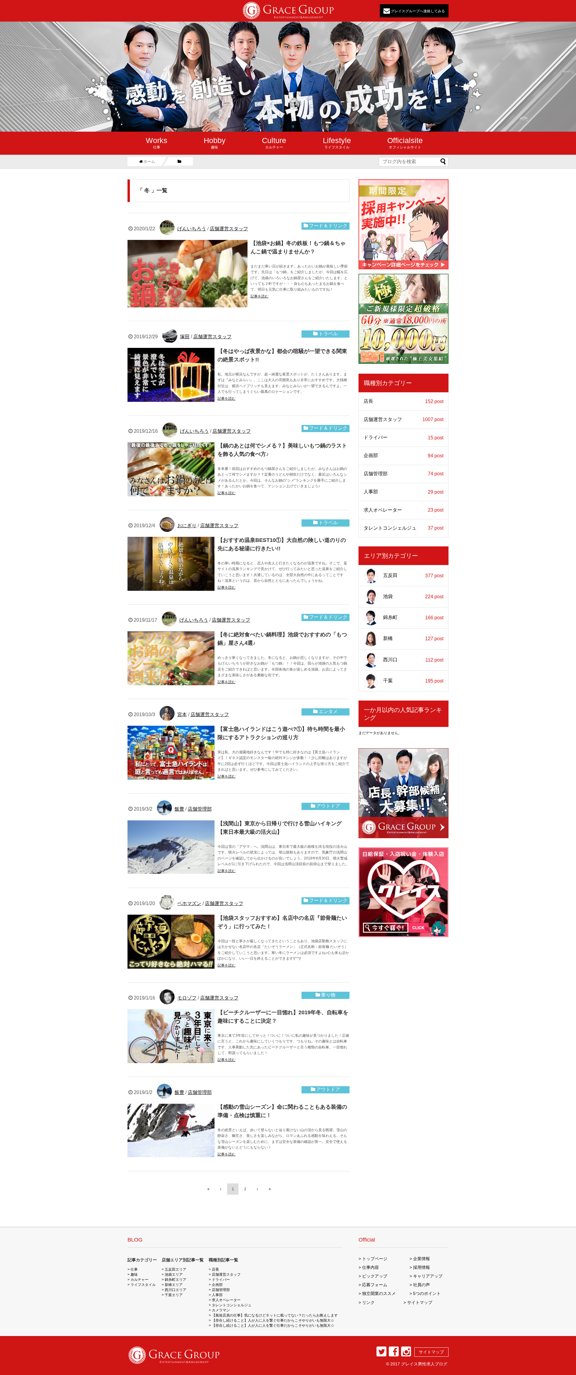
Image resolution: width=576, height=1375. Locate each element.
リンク (368, 1302)
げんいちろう (191, 228)
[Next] (257, 1189)
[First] (208, 1189)
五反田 (413, 575)
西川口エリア (175, 1290)
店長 (403, 401)
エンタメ (328, 711)
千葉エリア (174, 1295)
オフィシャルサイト (405, 142)
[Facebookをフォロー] (394, 1351)
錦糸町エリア (175, 1280)
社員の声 (421, 1284)
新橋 (413, 638)
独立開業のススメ (379, 1293)
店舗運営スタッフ (229, 228)
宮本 (182, 714)
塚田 (185, 336)
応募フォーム (374, 1284)
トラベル (328, 333)
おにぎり (186, 525)
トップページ (374, 1258)
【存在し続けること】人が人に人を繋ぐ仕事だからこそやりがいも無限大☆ (273, 1320)
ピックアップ (374, 1276)
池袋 (413, 596)
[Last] (269, 1189)
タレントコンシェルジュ (403, 528)
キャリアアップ (427, 1276)
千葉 (413, 680)
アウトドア (328, 806)
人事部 (403, 492)
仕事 (156, 142)
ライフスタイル (337, 142)
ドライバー (403, 437)
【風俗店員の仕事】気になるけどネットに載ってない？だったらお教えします (275, 1315)
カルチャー (274, 142)
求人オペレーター (403, 510)
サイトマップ (419, 1302)
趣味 (215, 142)
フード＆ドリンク (328, 225)
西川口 (413, 659)
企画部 (403, 455)
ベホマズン (189, 903)
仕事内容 (370, 1267)
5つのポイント (427, 1293)
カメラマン (221, 1310)
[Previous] (220, 1189)
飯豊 (179, 809)
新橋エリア (174, 1285)
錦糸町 (413, 617)
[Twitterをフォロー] (381, 1351)
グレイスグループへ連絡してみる (417, 11)
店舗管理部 (200, 809)
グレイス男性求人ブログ (424, 1364)
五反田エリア (175, 1269)
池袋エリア (174, 1274)
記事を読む (259, 296)
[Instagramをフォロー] (406, 1351)
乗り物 (328, 994)
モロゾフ (186, 997)
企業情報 (421, 1258)
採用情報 (421, 1267)
